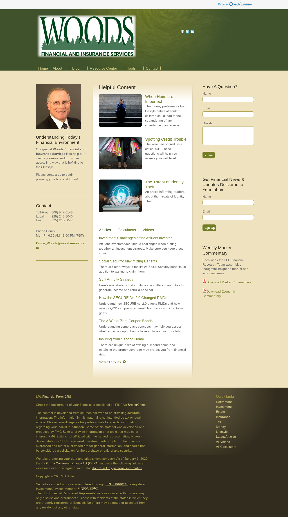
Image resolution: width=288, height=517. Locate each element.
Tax (218, 422)
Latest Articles (226, 436)
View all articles (110, 362)
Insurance (223, 417)
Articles (105, 230)
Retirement (224, 402)
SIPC (93, 488)
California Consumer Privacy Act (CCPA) (70, 463)
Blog (76, 68)
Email (206, 108)
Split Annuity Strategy (116, 279)
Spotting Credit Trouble (166, 139)
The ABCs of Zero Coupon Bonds (126, 321)
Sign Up (209, 228)
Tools (131, 68)
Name (206, 93)
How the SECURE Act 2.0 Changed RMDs (133, 298)
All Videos (223, 442)
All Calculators (226, 446)
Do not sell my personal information (117, 468)
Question (208, 123)
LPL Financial (117, 484)
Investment (224, 406)
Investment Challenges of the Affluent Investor (135, 238)
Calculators (127, 230)
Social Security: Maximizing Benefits (128, 261)
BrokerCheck (137, 404)
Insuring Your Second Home (121, 339)
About (57, 68)
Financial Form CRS (56, 396)
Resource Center (103, 68)
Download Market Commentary (229, 282)
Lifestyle (222, 431)
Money (221, 426)
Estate (220, 411)
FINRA (82, 488)
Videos (148, 230)
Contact (152, 68)
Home (43, 68)
